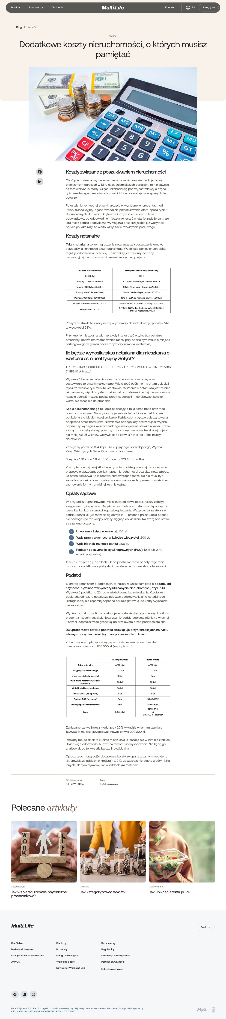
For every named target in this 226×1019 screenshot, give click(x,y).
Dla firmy (61, 943)
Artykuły (15, 961)
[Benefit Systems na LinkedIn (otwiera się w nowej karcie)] (24, 994)
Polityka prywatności (112, 961)
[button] (15, 7)
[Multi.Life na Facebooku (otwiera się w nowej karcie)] (15, 994)
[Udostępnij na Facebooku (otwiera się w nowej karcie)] (39, 171)
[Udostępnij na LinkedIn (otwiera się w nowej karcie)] (39, 181)
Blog (19, 27)
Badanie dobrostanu (22, 949)
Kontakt (169, 7)
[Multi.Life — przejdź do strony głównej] (113, 7)
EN (193, 7)
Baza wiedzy (108, 943)
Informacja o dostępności (115, 955)
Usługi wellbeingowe (67, 955)
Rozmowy (61, 949)
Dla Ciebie (17, 943)
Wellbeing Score (65, 961)
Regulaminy (107, 949)
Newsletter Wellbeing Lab (70, 967)
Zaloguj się (209, 7)
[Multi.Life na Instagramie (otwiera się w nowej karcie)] (33, 994)
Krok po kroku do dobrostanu (27, 955)
